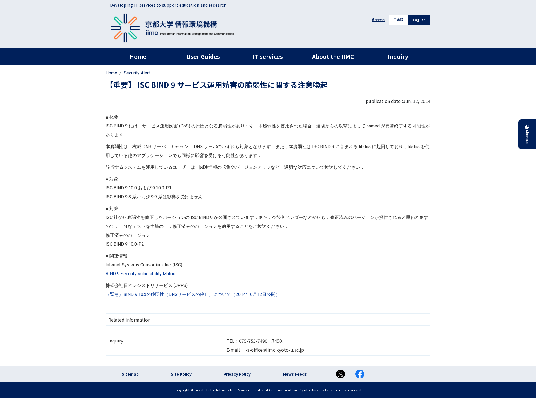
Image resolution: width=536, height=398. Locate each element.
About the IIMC (333, 56)
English (419, 19)
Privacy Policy (237, 374)
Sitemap (130, 374)
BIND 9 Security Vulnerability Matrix (140, 273)
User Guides (203, 56)
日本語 (398, 19)
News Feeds (295, 374)
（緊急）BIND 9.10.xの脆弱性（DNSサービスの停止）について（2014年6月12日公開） (193, 294)
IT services (268, 56)
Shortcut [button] (527, 137)
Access (378, 20)
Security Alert (137, 73)
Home (138, 56)
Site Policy (181, 374)
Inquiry (398, 56)
